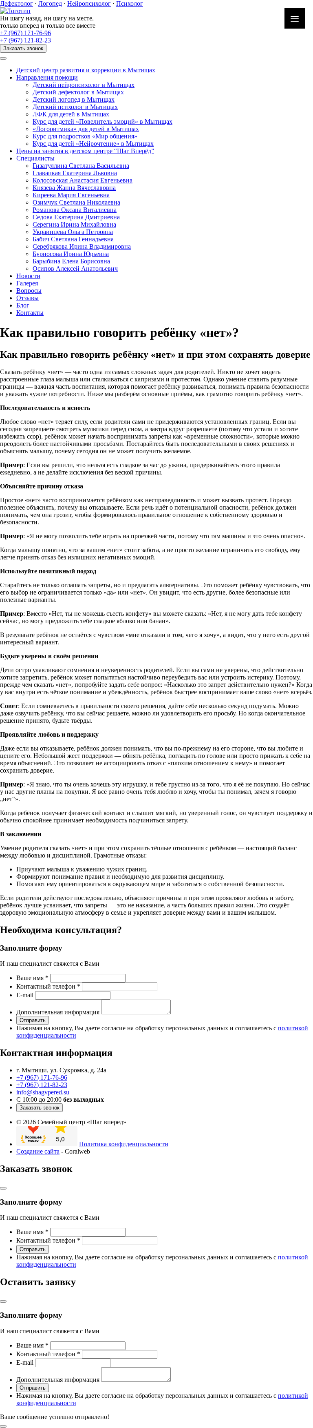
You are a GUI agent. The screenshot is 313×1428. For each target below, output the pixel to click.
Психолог (129, 3)
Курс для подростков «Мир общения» (85, 136)
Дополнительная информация (57, 1012)
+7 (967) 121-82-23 (25, 40)
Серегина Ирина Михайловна (74, 224)
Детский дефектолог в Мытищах (78, 92)
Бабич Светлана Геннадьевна (73, 239)
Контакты (30, 312)
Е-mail (24, 994)
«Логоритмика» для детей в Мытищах (86, 128)
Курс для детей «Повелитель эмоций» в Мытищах (102, 121)
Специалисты (35, 158)
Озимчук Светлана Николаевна (76, 202)
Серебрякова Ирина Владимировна (82, 246)
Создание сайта (38, 1151)
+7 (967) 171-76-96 (25, 32)
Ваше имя (32, 977)
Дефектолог (16, 3)
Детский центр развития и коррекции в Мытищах (85, 70)
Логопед (50, 3)
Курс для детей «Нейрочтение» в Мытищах (93, 143)
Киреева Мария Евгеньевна (71, 195)
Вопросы (29, 290)
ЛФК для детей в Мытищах (71, 114)
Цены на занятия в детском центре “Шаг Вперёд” (85, 150)
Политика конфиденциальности (123, 1144)
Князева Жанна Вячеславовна (74, 187)
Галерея (27, 283)
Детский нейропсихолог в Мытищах (83, 84)
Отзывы (27, 297)
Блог (22, 305)
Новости (28, 275)
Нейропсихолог (89, 3)
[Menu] (294, 18)
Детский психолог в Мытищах (75, 106)
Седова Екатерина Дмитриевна (76, 217)
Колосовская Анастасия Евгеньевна (82, 180)
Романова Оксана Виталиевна (75, 209)
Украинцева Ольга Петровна (73, 231)
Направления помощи (47, 77)
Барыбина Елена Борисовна (71, 261)
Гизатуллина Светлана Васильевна (81, 165)
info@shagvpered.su (42, 1092)
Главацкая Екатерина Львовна (75, 172)
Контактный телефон (48, 986)
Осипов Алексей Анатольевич (75, 268)
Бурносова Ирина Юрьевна (71, 253)
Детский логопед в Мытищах (74, 99)
